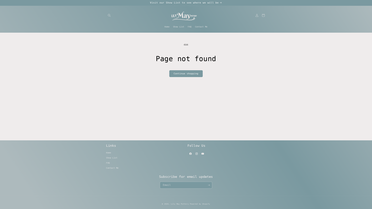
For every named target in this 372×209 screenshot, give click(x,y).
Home (108, 153)
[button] (109, 15)
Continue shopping (186, 73)
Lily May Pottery (180, 204)
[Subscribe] (209, 185)
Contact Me (112, 168)
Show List (111, 158)
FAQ (108, 163)
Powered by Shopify (200, 204)
